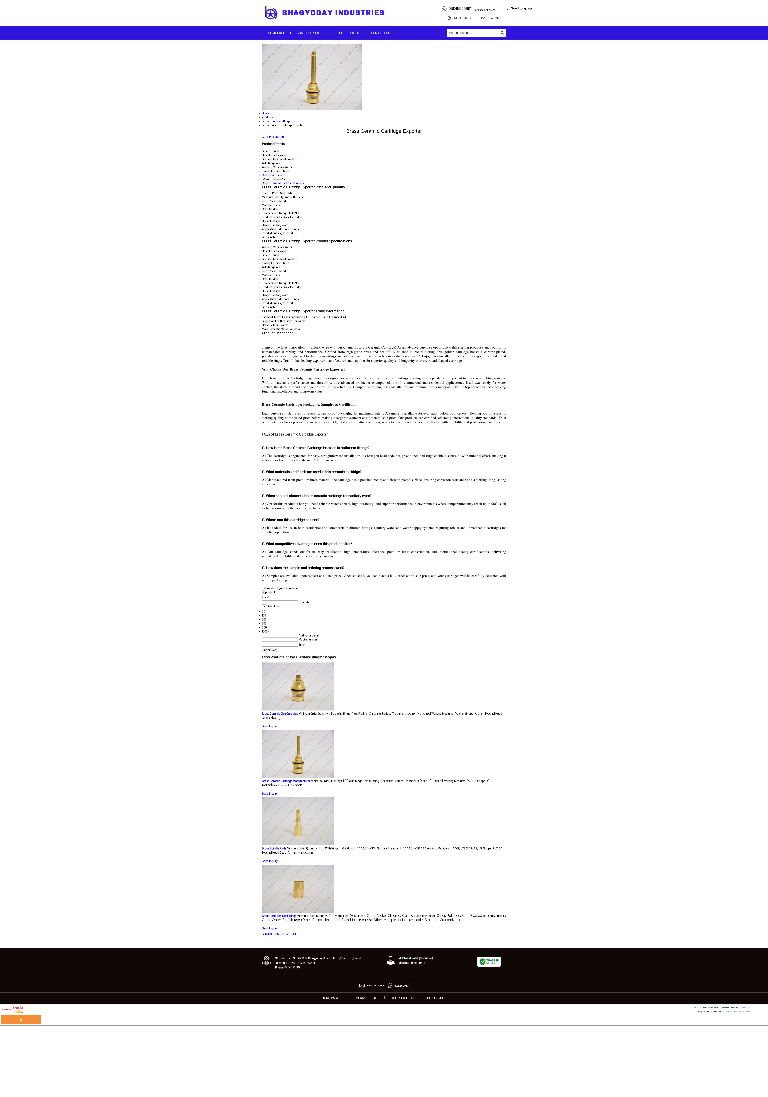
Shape (266, 255)
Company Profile (310, 33)
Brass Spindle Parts (274, 848)
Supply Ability (270, 321)
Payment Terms (272, 317)
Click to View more (273, 175)
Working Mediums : (448, 714)
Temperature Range (274, 213)
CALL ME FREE (288, 934)
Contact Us (380, 33)
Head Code (269, 251)
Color (265, 209)
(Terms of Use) (745, 1008)
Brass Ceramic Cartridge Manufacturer (286, 781)
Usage (266, 225)
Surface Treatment (274, 259)
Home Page (276, 33)
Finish (265, 201)
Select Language (521, 8)
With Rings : (347, 714)
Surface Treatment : (406, 714)
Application (269, 229)
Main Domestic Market (276, 329)
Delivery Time (270, 325)
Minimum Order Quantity (277, 197)
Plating (266, 263)
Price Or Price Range (274, 193)
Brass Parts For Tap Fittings (279, 916)
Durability (268, 221)
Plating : (369, 714)
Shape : (480, 714)
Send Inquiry (296, 183)
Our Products (347, 33)
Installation (269, 233)
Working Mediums (273, 247)
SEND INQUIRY (270, 934)
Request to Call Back (275, 183)
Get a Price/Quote (273, 137)
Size (264, 237)
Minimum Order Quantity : (317, 714)
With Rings (268, 267)
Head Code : (287, 785)
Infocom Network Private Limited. (737, 1012)
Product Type (270, 217)
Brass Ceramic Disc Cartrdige (280, 714)
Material (267, 205)
